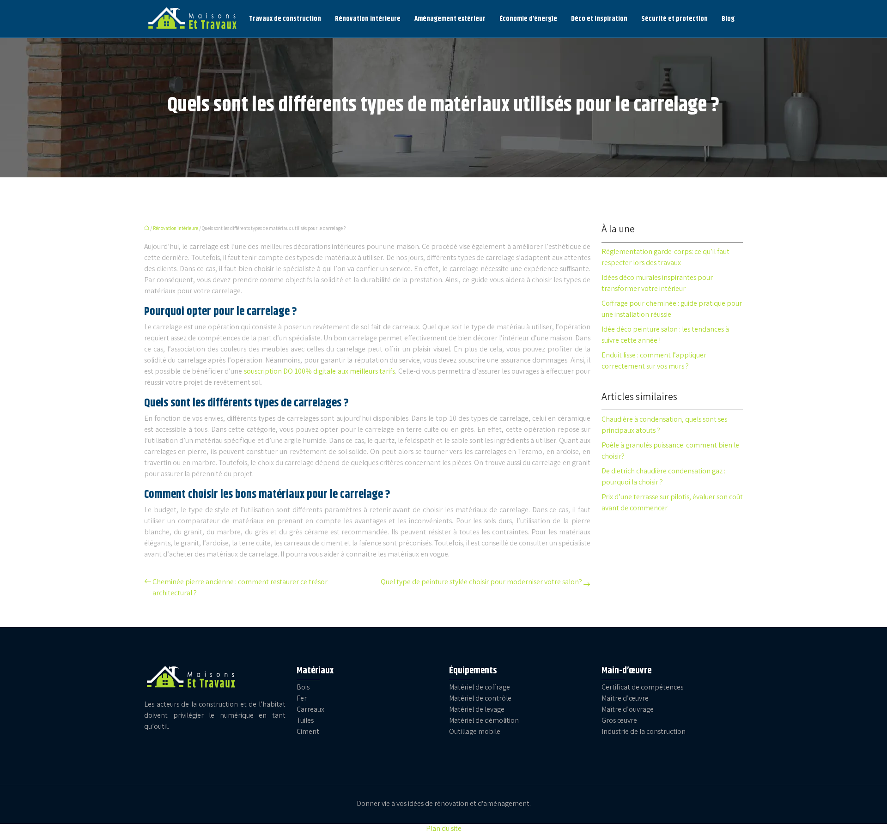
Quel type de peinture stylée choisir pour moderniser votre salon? (481, 582)
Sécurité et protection (674, 18)
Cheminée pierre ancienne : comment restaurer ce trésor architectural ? (240, 588)
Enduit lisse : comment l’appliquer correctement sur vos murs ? (653, 361)
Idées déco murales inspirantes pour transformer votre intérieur (657, 284)
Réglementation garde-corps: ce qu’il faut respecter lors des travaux (665, 258)
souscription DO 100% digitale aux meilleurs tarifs (319, 372)
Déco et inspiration (599, 18)
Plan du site (444, 829)
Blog (728, 18)
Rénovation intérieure (368, 18)
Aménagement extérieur (450, 18)
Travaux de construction (285, 18)
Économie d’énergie (528, 18)
